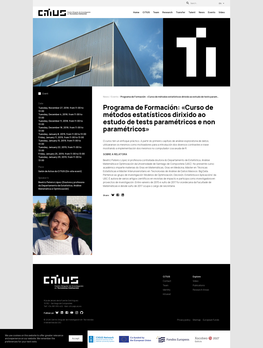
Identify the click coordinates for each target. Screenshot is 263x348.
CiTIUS (146, 12)
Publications (199, 285)
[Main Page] (64, 12)
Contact (167, 280)
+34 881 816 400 (55, 306)
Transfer (180, 12)
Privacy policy (183, 319)
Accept (75, 338)
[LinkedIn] (62, 313)
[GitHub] (81, 313)
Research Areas (201, 289)
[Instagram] (76, 313)
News (202, 12)
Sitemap (197, 319)
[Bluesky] (57, 313)
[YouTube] (71, 313)
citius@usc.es (75, 306)
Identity (166, 289)
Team (156, 12)
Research (167, 12)
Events (211, 12)
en (220, 3)
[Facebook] (66, 313)
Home (136, 12)
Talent (191, 12)
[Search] (187, 3)
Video (222, 12)
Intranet (167, 294)
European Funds (211, 319)
